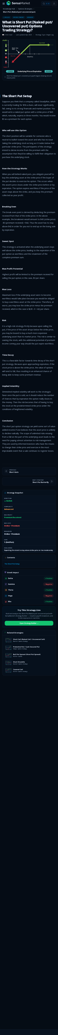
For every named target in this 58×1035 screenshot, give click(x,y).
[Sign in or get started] (54, 3)
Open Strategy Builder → (29, 623)
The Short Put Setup (12, 564)
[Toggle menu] (3, 3)
